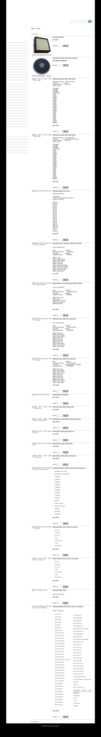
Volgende (35, 34)
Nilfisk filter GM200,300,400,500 (61, 191)
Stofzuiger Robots (14, 85)
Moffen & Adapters (14, 57)
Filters (11, 49)
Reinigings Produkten (15, 101)
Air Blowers (13, 106)
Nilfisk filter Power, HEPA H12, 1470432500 (64, 318)
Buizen (11, 41)
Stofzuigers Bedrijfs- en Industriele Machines (16, 82)
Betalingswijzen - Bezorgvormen (18, 125)
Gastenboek (13, 143)
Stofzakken (12, 76)
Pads (11, 104)
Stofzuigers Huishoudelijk (16, 78)
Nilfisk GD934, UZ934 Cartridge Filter (63, 443)
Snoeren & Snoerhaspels (16, 70)
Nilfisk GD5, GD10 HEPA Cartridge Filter (63, 407)
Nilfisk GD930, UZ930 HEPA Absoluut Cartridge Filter (67, 419)
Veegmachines (14, 117)
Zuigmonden (13, 98)
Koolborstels (13, 52)
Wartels (12, 93)
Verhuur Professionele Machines (18, 120)
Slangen (12, 68)
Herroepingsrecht (14, 149)
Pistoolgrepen (13, 62)
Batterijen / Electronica (16, 44)
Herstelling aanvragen (16, 151)
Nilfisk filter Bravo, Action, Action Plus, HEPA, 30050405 (67, 283)
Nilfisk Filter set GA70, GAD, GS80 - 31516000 (65, 58)
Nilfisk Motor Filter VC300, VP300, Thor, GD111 (65, 527)
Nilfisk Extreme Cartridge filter (61, 394)
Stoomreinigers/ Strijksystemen (18, 90)
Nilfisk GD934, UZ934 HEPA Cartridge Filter (64, 455)
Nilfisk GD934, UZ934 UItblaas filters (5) (63, 431)
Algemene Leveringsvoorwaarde (50, 726)
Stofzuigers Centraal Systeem (17, 88)
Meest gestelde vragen (16, 141)
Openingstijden (14, 138)
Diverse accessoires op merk (17, 46)
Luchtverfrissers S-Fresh (16, 54)
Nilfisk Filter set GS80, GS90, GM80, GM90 (64, 79)
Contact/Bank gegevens (16, 135)
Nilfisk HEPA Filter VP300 (59, 590)
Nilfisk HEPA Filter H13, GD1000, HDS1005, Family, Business (69, 468)
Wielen (11, 96)
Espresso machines (15, 122)
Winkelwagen (17, 29)
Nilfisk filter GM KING (58, 37)
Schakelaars (13, 65)
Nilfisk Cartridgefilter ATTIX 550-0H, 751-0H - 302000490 (68, 606)
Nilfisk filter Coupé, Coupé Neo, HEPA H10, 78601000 (67, 243)
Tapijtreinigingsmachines (16, 114)
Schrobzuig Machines (15, 112)
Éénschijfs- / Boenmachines (17, 109)
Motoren (12, 60)
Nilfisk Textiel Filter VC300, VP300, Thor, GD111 (65, 558)
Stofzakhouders (14, 73)
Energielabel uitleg (15, 146)
